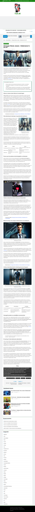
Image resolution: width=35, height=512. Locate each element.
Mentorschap (18, 378)
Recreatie (5, 482)
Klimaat (5, 466)
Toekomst (5, 498)
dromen (8, 104)
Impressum (11, 510)
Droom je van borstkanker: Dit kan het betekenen (11, 426)
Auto (4, 436)
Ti (4, 49)
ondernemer (23, 378)
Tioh (12, 392)
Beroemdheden (6, 43)
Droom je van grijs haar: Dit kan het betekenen (24, 35)
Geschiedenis (6, 461)
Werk (4, 502)
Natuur (5, 475)
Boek (4, 439)
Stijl (4, 491)
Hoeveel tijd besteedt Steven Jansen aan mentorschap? (14, 370)
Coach (5, 441)
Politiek (5, 477)
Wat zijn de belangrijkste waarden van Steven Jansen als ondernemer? (16, 368)
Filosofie (5, 457)
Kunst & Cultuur (6, 468)
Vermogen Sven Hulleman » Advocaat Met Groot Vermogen (20, 264)
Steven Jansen (28, 378)
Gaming (5, 459)
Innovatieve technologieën (10, 378)
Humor (5, 464)
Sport (4, 489)
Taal (4, 493)
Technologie (5, 495)
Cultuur (5, 445)
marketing (5, 250)
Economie (5, 450)
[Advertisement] (17, 23)
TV (4, 500)
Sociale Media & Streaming (8, 486)
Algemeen (5, 434)
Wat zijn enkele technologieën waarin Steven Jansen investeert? (15, 374)
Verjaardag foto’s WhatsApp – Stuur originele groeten (16, 30)
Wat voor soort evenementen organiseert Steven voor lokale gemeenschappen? (15, 373)
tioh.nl (17, 14)
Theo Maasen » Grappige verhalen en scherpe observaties (21, 410)
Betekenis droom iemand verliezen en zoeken (10, 421)
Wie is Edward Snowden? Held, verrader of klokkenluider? (21, 390)
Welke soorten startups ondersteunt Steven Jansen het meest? (15, 369)
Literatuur (5, 470)
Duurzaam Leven (6, 448)
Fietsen (5, 454)
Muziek (5, 473)
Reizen (5, 484)
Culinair (5, 443)
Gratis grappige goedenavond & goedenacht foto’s (16, 32)
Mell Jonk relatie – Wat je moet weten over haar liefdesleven (12, 428)
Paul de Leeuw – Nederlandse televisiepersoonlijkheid (20, 397)
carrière (30, 326)
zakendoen (10, 78)
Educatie (5, 452)
